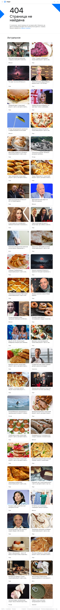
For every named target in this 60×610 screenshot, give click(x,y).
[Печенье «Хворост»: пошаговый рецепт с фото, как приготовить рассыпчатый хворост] (42, 548)
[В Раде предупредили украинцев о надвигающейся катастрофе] (18, 124)
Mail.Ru (3, 608)
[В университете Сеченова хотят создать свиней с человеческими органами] (42, 430)
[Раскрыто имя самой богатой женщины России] (18, 501)
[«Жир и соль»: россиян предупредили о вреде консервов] (42, 595)
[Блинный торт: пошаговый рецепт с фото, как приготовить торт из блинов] (42, 477)
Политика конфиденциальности (47, 608)
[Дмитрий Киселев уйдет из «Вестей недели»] (42, 195)
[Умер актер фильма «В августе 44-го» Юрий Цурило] (18, 195)
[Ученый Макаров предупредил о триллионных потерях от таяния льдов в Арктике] (18, 407)
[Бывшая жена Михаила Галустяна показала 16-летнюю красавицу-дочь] (42, 383)
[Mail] (5, 2)
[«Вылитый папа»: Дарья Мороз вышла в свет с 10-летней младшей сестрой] (42, 77)
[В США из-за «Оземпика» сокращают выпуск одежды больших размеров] (42, 501)
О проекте (24, 608)
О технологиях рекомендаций (33, 608)
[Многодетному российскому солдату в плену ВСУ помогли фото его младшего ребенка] (18, 53)
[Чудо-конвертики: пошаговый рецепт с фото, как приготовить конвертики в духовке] (18, 171)
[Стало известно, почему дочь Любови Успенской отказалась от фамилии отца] (18, 218)
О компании (8, 608)
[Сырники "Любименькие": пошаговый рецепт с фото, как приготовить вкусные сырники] (18, 265)
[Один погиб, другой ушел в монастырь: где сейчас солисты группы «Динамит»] (42, 218)
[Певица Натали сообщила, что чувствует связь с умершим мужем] (42, 100)
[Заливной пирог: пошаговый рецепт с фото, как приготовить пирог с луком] (18, 100)
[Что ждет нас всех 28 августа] (18, 77)
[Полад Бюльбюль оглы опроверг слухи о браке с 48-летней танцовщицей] (18, 524)
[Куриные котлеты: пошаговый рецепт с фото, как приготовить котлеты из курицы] (18, 359)
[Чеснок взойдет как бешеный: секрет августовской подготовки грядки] (18, 595)
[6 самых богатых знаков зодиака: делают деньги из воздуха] (42, 359)
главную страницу (25, 28)
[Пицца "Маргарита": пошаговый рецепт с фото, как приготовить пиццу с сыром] (42, 171)
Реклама (14, 608)
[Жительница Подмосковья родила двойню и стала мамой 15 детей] (42, 572)
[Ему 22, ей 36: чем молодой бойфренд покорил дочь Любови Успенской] (18, 336)
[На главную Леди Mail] (8, 2)
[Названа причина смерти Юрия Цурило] (42, 289)
